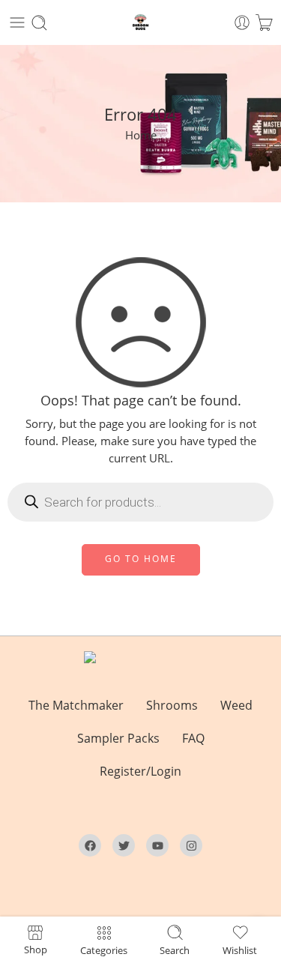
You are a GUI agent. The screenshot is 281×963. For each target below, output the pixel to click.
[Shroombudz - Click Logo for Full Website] (140, 22)
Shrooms (172, 705)
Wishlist (240, 950)
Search (175, 950)
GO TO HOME (141, 558)
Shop (35, 949)
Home (141, 135)
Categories (103, 950)
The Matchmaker (76, 705)
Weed (236, 705)
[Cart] (264, 22)
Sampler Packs (118, 738)
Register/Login (140, 771)
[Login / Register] (242, 22)
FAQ (193, 738)
